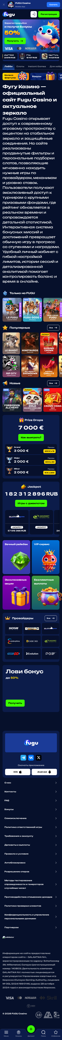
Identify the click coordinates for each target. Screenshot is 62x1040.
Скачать (53, 5)
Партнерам (11, 927)
